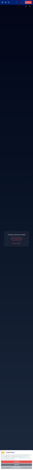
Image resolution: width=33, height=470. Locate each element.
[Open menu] (2, 2)
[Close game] (29, 6)
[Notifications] (5, 2)
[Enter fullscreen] (26, 6)
